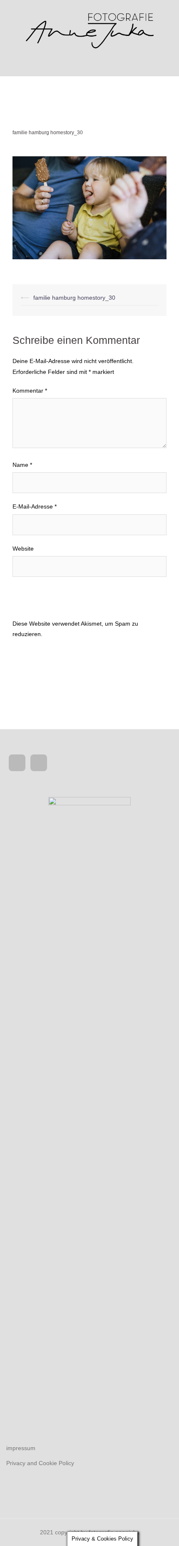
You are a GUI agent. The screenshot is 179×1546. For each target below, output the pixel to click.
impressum (20, 1448)
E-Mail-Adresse (34, 506)
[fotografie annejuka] (89, 28)
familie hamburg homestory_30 (74, 297)
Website (23, 548)
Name (22, 464)
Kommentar (29, 390)
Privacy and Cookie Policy (40, 1463)
